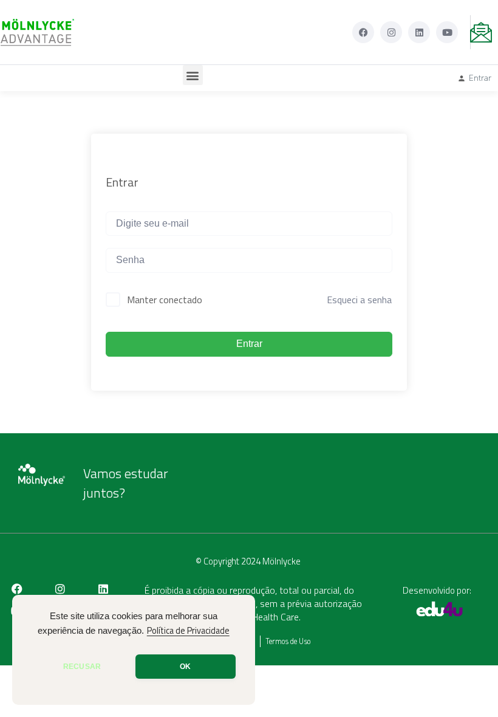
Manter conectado (164, 299)
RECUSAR (82, 666)
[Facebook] (363, 32)
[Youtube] (447, 32)
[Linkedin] (419, 32)
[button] (193, 75)
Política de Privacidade (188, 630)
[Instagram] (391, 32)
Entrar (249, 343)
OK (185, 666)
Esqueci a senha (359, 299)
